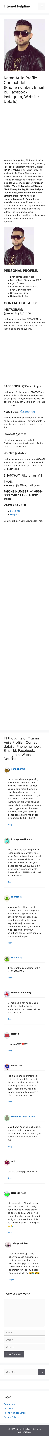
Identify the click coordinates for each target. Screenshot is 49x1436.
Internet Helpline (17, 6)
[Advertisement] (24, 133)
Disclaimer (9, 1408)
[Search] (41, 1372)
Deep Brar (15, 514)
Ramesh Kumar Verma (23, 1116)
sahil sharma (18, 769)
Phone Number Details (15, 1413)
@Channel (27, 412)
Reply (10, 824)
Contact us (9, 1404)
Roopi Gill (15, 511)
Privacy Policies (11, 1417)
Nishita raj (16, 896)
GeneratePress (24, 1432)
